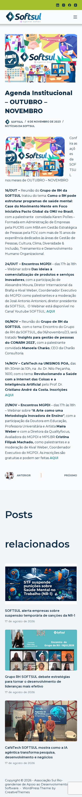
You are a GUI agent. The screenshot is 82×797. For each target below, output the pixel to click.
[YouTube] (75, 5)
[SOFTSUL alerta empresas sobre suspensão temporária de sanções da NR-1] (41, 584)
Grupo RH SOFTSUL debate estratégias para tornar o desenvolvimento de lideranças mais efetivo (37, 681)
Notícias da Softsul (20, 126)
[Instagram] (63, 5)
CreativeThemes (17, 792)
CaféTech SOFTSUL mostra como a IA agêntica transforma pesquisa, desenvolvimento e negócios (36, 752)
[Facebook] (69, 5)
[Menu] (75, 17)
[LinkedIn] (57, 5)
